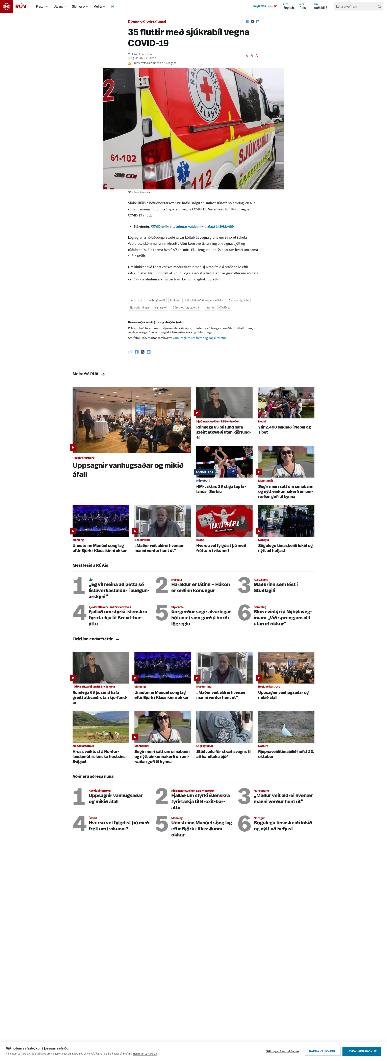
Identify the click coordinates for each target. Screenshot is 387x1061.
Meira (98, 6)
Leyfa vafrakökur (362, 1051)
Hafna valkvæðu (322, 1051)
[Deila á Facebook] (247, 21)
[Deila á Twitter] (252, 21)
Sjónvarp (78, 6)
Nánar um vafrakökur (145, 1053)
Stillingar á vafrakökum (282, 1051)
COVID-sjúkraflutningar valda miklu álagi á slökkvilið (192, 226)
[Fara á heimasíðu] (17, 6)
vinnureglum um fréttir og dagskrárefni (199, 338)
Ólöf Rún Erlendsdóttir (141, 54)
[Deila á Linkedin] (257, 21)
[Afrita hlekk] (241, 21)
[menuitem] (47, 6)
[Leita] (379, 6)
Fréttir (40, 6)
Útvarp (58, 6)
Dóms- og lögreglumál (147, 22)
